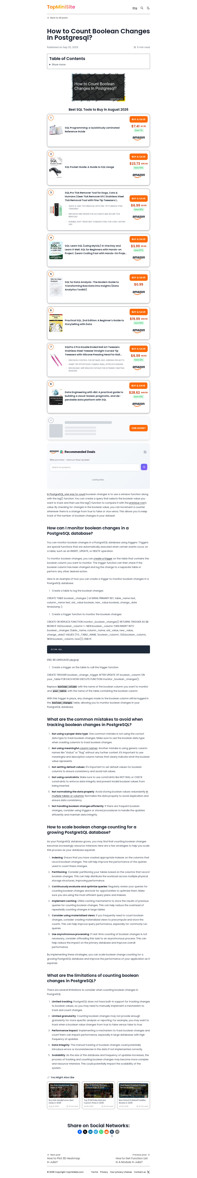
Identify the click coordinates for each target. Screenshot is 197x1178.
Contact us (140, 1172)
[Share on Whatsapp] (101, 1132)
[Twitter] (148, 1172)
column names (88, 748)
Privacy (104, 1172)
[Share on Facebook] (80, 1132)
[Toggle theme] (145, 452)
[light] (148, 8)
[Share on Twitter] (85, 1132)
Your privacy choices (121, 1172)
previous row (137, 502)
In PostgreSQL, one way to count (66, 494)
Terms (94, 1172)
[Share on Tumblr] (112, 1132)
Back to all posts (59, 17)
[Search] (142, 8)
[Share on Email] (117, 1132)
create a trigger (103, 558)
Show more (59, 64)
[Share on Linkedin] (90, 1132)
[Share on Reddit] (106, 1132)
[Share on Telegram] (96, 1132)
